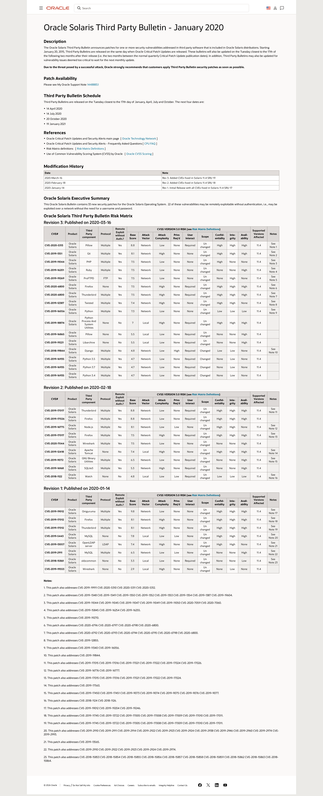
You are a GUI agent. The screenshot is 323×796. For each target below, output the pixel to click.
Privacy (67, 785)
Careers (131, 785)
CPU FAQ (149, 143)
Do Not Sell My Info (81, 785)
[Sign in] (275, 8)
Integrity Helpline (166, 785)
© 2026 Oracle (50, 785)
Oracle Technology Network (139, 138)
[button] (41, 8)
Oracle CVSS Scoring (139, 153)
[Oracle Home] (58, 8)
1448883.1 (93, 84)
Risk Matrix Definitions (90, 148)
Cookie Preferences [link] (102, 785)
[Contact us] (282, 8)
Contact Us (182, 785)
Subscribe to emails (146, 785)
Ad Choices (119, 785)
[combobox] (161, 8)
